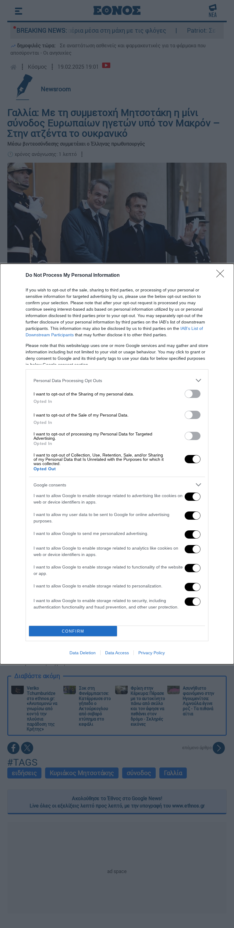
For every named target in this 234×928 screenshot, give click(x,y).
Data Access (117, 652)
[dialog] (117, 464)
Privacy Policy (151, 652)
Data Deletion (82, 652)
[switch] (192, 394)
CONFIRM (73, 631)
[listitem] (117, 380)
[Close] (222, 275)
